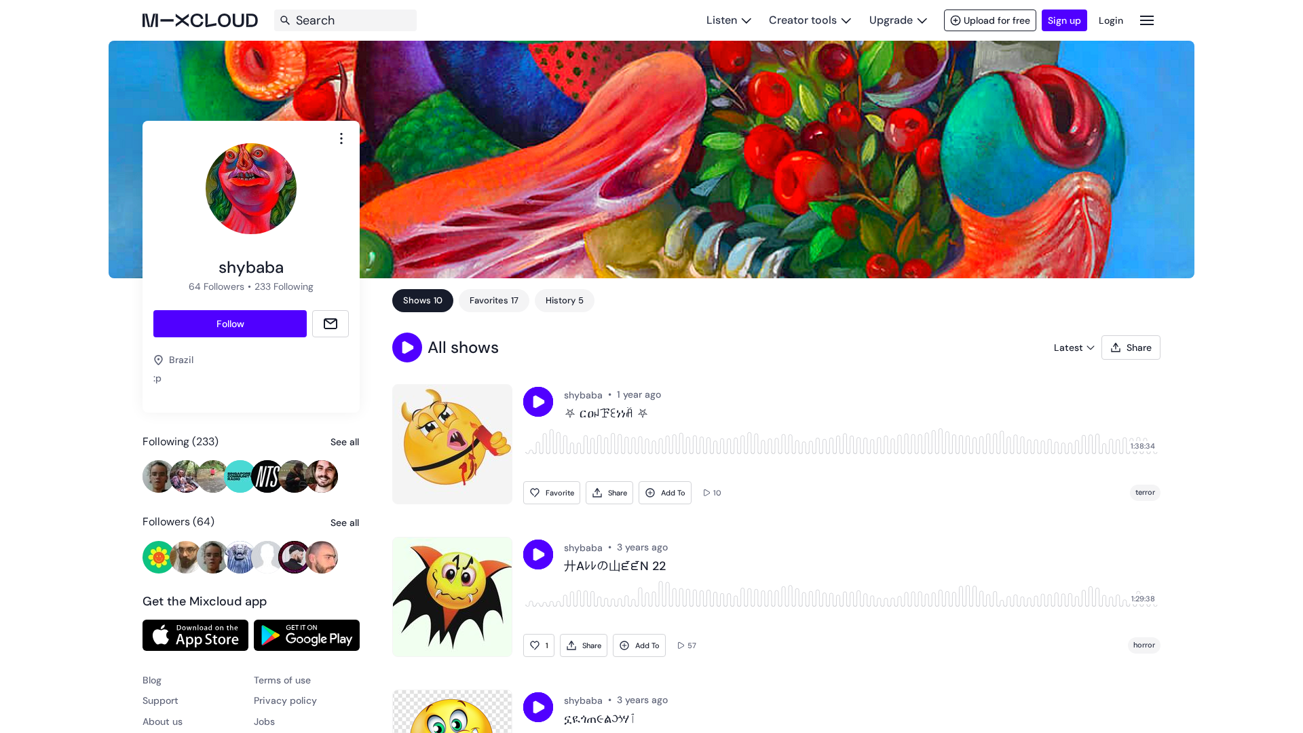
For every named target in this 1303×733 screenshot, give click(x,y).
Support (160, 700)
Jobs (264, 721)
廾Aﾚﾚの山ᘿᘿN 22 (615, 567)
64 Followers (216, 286)
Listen (721, 20)
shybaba (583, 395)
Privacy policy (285, 700)
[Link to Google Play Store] (307, 635)
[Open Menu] (1146, 20)
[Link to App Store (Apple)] (195, 635)
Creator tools (803, 20)
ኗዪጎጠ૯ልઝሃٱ (600, 719)
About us (163, 721)
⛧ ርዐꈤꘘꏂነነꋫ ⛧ (606, 414)
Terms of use (282, 680)
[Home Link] (200, 20)
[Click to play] (538, 402)
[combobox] (341, 138)
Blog (152, 680)
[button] (407, 347)
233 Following (284, 286)
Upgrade (891, 20)
